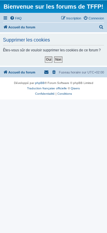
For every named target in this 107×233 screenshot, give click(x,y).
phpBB (40, 83)
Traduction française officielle (47, 88)
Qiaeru (75, 88)
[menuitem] (16, 18)
